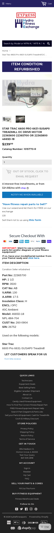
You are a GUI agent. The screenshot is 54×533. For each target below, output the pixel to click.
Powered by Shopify (38, 517)
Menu (8, 3)
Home (5, 51)
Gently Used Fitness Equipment (27, 401)
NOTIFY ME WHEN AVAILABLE (27, 194)
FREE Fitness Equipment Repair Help (27, 408)
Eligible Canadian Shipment (27, 391)
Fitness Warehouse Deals (27, 499)
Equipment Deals (27, 384)
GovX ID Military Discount (27, 418)
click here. (34, 258)
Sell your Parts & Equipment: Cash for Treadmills (27, 415)
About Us (27, 394)
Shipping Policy (27, 432)
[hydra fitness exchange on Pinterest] (35, 509)
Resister (27, 471)
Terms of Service (27, 439)
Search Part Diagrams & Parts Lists (27, 412)
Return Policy (27, 435)
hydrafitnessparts (19, 517)
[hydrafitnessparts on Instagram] (31, 509)
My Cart (27, 475)
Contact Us (27, 398)
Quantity (7, 157)
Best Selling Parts (27, 387)
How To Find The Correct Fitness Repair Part (27, 405)
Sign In (27, 468)
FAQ (27, 478)
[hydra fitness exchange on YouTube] (16, 509)
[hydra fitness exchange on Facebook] (26, 509)
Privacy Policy (27, 428)
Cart (49, 3)
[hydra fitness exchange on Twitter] (21, 509)
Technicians (27, 380)
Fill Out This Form (27, 488)
